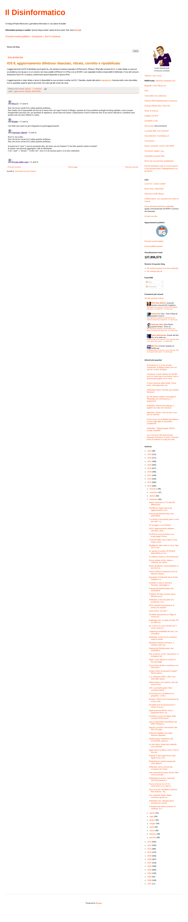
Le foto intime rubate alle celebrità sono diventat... (162, 745)
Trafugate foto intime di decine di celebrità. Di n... (162, 807)
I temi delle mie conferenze (155, 96)
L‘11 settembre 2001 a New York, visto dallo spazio (162, 678)
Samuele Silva (157, 324)
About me (162, 86)
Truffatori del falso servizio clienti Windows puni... (162, 595)
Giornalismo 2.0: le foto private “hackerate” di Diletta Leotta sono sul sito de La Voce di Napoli (162, 367)
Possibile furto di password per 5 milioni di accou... (162, 706)
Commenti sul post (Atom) (25, 171)
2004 (149, 873)
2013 (149, 842)
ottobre (153, 496)
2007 (149, 863)
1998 (149, 880)
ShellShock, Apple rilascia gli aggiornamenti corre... (160, 509)
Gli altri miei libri (151, 216)
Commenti (152, 287)
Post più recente (14, 167)
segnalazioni (106, 80)
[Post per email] (45, 89)
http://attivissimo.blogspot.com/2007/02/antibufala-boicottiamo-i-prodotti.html (162, 308)
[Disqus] (73, 131)
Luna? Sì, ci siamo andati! (155, 184)
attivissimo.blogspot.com (165, 81)
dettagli (77, 30)
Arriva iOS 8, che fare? (158, 611)
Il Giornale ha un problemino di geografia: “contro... (161, 694)
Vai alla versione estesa (154, 298)
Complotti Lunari (151, 121)
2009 (149, 856)
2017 (149, 475)
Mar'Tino (155, 346)
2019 (149, 468)
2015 (149, 482)
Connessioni (149, 141)
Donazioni (37, 36)
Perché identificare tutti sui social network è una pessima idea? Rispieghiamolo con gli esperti (161, 168)
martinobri (155, 314)
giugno (153, 820)
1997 (149, 884)
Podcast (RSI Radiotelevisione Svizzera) (161, 101)
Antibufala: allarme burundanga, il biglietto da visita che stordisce (160, 407)
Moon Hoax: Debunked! (154, 189)
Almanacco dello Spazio (154, 194)
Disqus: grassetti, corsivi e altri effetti (159, 146)
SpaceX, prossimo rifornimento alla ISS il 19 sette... (163, 728)
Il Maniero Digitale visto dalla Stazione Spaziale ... (160, 734)
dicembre (154, 489)
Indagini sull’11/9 (151, 116)
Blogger (99, 903)
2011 (149, 849)
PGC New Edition (158, 303)
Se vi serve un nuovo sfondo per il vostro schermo (162, 627)
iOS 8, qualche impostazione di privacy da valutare (161, 606)
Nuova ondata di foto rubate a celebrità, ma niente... (161, 561)
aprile (152, 827)
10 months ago (172, 319)
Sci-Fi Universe (52, 36)
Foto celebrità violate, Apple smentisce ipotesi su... (160, 796)
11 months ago (167, 341)
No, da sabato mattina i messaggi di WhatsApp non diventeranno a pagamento (161, 399)
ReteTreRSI (36, 91)
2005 (149, 870)
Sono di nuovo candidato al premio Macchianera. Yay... (163, 790)
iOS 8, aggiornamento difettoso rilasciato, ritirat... (161, 529)
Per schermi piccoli (154, 271)
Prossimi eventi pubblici (17, 36)
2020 (149, 465)
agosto (153, 813)
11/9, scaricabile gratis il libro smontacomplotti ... (160, 689)
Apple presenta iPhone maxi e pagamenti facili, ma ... (161, 711)
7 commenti (37, 89)
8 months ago (168, 309)
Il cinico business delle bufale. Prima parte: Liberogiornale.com (161, 384)
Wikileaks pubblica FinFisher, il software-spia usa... (161, 644)
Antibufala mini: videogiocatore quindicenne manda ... (161, 802)
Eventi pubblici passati (153, 246)
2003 (149, 877)
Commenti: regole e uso (154, 151)
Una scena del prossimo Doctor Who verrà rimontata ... (164, 773)
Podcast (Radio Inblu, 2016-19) (157, 106)
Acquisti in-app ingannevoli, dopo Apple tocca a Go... (162, 757)
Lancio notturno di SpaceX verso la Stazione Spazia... (163, 572)
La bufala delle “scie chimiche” (157, 131)
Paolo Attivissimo (159, 335)
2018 (149, 472)
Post (150, 282)
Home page (73, 167)
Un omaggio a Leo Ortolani (160, 525)
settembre (154, 499)
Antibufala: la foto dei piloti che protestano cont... (161, 601)
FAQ (146, 91)
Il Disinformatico (35, 12)
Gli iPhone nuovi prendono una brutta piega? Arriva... (161, 535)
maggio (153, 823)
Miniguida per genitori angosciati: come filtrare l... (162, 762)
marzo (152, 830)
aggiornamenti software (22, 91)
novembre (154, 492)
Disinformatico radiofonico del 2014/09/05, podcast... (161, 740)
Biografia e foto (151, 86)
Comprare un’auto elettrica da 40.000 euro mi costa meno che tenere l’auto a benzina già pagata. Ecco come (163, 376)
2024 (149, 451)
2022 (149, 458)
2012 (149, 845)
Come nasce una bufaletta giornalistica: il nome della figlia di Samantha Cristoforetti (163, 421)
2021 (149, 461)
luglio (152, 816)
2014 (149, 486)
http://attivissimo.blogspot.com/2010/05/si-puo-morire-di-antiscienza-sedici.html (161, 318)
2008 (149, 859)
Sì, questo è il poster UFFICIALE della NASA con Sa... (162, 552)
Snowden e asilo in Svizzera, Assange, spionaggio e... (160, 584)
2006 (149, 866)
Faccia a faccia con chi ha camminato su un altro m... (161, 785)
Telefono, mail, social (153, 76)
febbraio (153, 834)
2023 (149, 454)
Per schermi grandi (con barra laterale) (162, 268)
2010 (149, 852)
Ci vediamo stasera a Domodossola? (164, 557)
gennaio (153, 837)
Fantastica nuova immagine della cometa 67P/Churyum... (162, 717)
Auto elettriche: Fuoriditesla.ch (157, 136)
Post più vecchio (131, 167)
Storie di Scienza (151, 111)
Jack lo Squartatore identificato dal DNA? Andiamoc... (163, 723)
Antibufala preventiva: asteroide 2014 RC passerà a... (162, 779)
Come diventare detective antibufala (159, 206)
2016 (149, 479)
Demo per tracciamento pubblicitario (159, 161)
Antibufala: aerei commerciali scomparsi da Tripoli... (160, 768)
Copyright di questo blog (154, 156)
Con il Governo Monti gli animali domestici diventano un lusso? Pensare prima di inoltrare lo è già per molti (163, 437)
